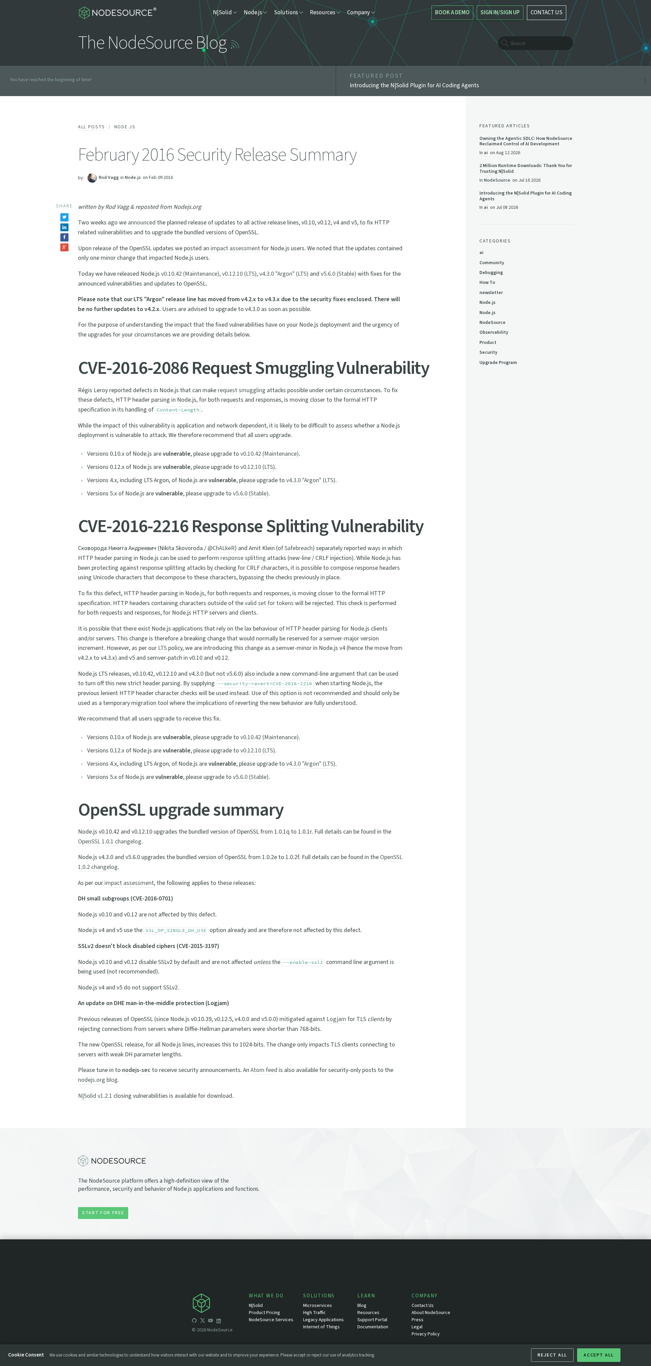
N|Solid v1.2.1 (95, 1096)
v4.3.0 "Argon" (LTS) (284, 274)
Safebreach (298, 548)
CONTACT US (547, 12)
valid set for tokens (269, 603)
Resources (368, 1312)
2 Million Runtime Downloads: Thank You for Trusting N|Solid (525, 169)
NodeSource (497, 180)
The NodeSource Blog (152, 43)
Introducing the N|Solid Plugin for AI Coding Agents (525, 196)
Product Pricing (264, 1312)
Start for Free (103, 1212)
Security (488, 352)
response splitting (243, 558)
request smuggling (241, 390)
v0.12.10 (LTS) (239, 274)
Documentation (372, 1327)
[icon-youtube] (210, 1321)
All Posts (91, 127)
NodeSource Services (271, 1319)
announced (142, 222)
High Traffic (314, 1312)
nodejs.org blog (98, 1080)
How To (487, 282)
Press (417, 1319)
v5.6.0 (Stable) (338, 274)
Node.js (125, 127)
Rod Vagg (109, 178)
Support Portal (372, 1319)
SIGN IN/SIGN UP (500, 12)
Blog (362, 1305)
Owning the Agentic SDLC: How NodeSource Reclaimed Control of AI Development (525, 141)
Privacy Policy (426, 1334)
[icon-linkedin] (218, 1321)
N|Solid (256, 1305)
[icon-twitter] (202, 1321)
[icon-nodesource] (220, 1304)
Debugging (491, 272)
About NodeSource (431, 1312)
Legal (417, 1327)
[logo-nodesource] (117, 12)
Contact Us (423, 1305)
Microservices (317, 1305)
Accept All (599, 1355)
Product (487, 342)
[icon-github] (194, 1321)
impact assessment (235, 248)
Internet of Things (321, 1327)
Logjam (336, 1019)
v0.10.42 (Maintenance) (190, 274)
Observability (493, 332)
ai (486, 152)
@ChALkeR (221, 548)
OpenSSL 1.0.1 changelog (109, 841)
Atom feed (264, 1070)
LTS (162, 648)
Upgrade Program (498, 362)
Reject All (552, 1355)
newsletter (491, 292)
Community (491, 262)
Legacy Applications (323, 1319)
